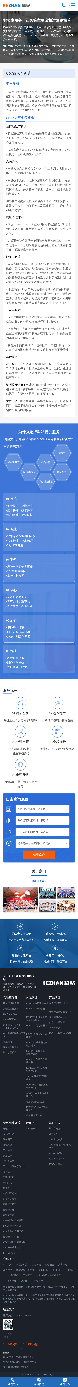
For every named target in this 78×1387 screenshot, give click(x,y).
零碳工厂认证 (10, 1204)
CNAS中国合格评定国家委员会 (18, 1357)
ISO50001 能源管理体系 (36, 1027)
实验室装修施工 (11, 1008)
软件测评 (11, 1281)
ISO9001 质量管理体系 (37, 1003)
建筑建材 (25, 1281)
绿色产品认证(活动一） (58, 1005)
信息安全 (58, 1275)
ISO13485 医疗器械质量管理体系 (36, 1052)
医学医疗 (27, 1275)
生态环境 (36, 1264)
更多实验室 (39, 1281)
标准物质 (7, 1041)
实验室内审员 (55, 1139)
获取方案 (33, 1344)
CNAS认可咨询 (10, 1019)
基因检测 (7, 1270)
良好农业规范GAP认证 (60, 1033)
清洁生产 (7, 1155)
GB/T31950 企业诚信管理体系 (37, 1095)
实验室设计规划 (11, 1003)
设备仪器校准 (10, 1052)
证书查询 (53, 1134)
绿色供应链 (8, 1134)
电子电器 (56, 1270)
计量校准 (29, 1270)
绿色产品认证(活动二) (60, 1011)
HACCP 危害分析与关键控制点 (37, 1044)
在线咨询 (13, 1344)
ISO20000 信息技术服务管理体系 (36, 1069)
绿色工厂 (7, 1128)
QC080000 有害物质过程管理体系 (37, 1086)
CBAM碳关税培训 (12, 1247)
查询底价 (39, 854)
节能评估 (7, 1182)
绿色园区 (7, 1139)
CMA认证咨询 (10, 1014)
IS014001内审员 (56, 1158)
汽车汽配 (62, 1264)
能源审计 (7, 1145)
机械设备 (20, 1270)
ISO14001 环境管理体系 (36, 1010)
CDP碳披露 (8, 1215)
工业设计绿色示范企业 (14, 1166)
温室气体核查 (10, 1199)
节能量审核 (8, 1161)
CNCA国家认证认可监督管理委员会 (20, 1362)
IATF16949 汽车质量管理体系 (37, 1108)
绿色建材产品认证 (58, 1017)
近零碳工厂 (8, 1177)
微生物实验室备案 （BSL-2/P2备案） (12, 1026)
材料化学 (7, 1264)
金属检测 (40, 1275)
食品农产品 (22, 1264)
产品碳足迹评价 (11, 1193)
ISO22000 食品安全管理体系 (36, 1035)
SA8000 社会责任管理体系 (36, 1078)
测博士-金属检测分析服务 (15, 1366)
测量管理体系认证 (35, 1101)
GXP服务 (30, 1128)
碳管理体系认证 (34, 1115)
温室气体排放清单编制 (14, 1242)
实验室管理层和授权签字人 (60, 1146)
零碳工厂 (7, 1172)
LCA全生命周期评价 (13, 1231)
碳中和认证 (8, 1209)
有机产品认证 (55, 1028)
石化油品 (69, 1270)
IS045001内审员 (56, 1164)
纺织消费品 (13, 1275)
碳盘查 (6, 1188)
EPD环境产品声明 (12, 1226)
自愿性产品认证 (57, 1022)
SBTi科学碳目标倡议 (13, 1220)
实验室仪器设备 (11, 1047)
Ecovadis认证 (9, 1253)
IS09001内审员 (56, 1153)
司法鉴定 (49, 1275)
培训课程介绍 (55, 1128)
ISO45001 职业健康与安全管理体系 (36, 1018)
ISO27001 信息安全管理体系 (36, 1061)
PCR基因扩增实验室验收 (14, 1035)
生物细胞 (49, 1264)
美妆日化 (43, 1270)
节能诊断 (7, 1150)
